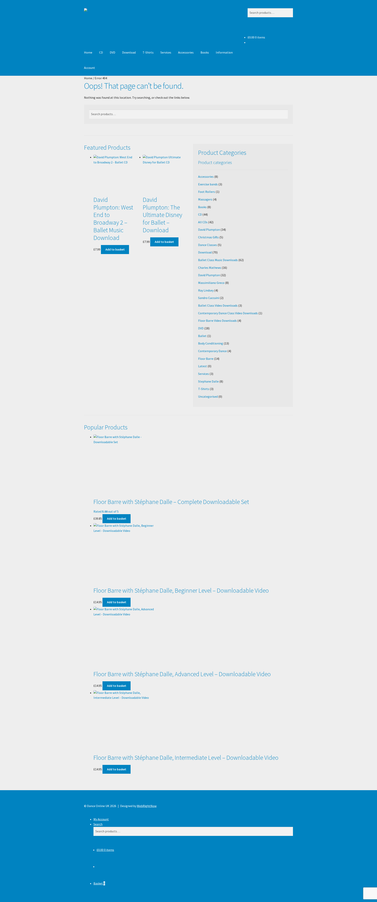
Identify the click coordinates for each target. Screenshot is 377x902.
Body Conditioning (210, 343)
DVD (112, 52)
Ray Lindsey (206, 290)
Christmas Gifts (208, 237)
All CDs (203, 222)
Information (224, 52)
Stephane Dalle (208, 381)
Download (129, 52)
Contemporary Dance (212, 351)
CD (101, 52)
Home (88, 52)
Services (165, 52)
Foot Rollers (206, 192)
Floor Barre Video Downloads (217, 321)
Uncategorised (208, 396)
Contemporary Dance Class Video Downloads (228, 313)
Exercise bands (208, 184)
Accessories (186, 52)
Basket (99, 883)
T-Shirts (148, 52)
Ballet (202, 336)
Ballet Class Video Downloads (218, 305)
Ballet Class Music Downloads (218, 260)
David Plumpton (209, 229)
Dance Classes (207, 245)
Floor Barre (205, 359)
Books (204, 52)
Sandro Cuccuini (208, 298)
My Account (101, 819)
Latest (202, 366)
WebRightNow (146, 806)
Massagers (205, 199)
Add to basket (115, 249)
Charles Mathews (209, 268)
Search (97, 824)
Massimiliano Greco (211, 283)
